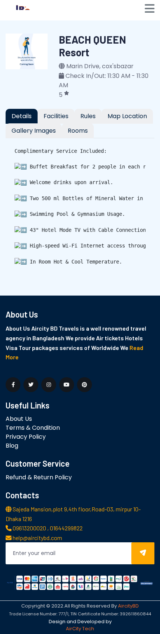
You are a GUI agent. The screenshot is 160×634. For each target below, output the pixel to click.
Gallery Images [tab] (34, 130)
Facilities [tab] (56, 116)
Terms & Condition (33, 427)
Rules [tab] (88, 116)
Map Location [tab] (127, 116)
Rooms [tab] (78, 130)
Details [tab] (22, 116)
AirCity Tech (80, 628)
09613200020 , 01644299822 (47, 528)
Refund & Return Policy (39, 477)
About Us (19, 418)
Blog (12, 445)
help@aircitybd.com (37, 537)
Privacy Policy (26, 436)
